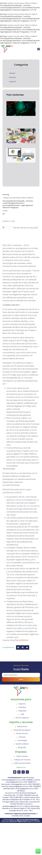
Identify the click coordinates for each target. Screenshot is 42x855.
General (12, 73)
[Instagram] (27, 772)
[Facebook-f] (23, 772)
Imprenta (12, 77)
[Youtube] (14, 772)
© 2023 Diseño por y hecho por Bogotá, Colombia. (21, 820)
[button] (18, 647)
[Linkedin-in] (19, 772)
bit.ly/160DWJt (22, 640)
